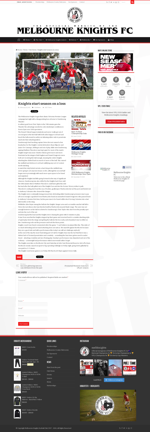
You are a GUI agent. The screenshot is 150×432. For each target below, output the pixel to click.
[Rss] (107, 2)
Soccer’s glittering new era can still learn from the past (31, 266)
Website (21, 315)
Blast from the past (53, 367)
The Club (39, 40)
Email (20, 308)
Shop (112, 40)
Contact (82, 2)
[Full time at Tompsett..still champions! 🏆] (129, 367)
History (73, 40)
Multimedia (86, 40)
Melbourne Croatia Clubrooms (56, 2)
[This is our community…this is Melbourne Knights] (100, 367)
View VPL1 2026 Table (116, 121)
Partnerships (51, 385)
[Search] (132, 2)
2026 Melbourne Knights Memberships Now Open (81, 173)
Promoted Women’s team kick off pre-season (76, 266)
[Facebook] (109, 2)
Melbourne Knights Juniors (56, 40)
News (28, 40)
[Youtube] (116, 2)
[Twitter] (111, 2)
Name (21, 301)
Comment (22, 280)
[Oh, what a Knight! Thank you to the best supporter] (115, 367)
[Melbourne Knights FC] (75, 20)
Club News (32, 50)
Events (49, 375)
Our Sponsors (72, 2)
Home (19, 39)
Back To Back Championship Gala (79, 132)
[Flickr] (114, 2)
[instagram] (118, 2)
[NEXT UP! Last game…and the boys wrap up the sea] (86, 367)
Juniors (49, 378)
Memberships (40, 2)
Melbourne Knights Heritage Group (78, 153)
